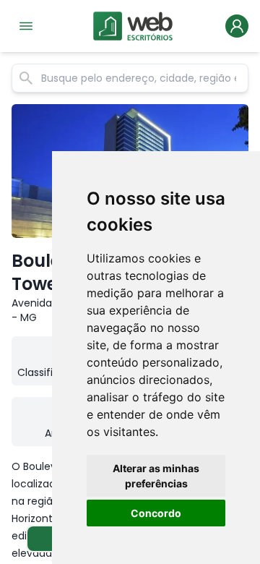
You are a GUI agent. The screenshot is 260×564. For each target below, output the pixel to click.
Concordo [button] (156, 513)
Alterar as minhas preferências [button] (156, 476)
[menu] (26, 26)
